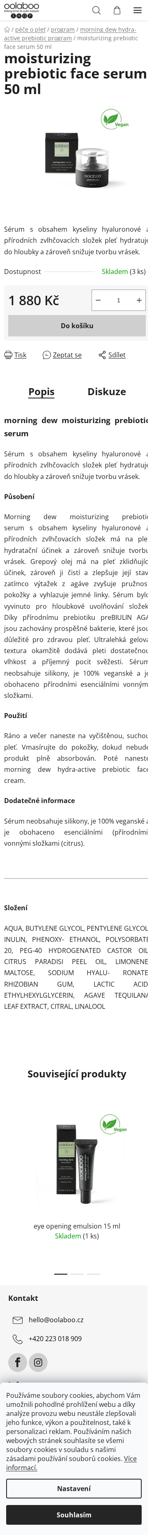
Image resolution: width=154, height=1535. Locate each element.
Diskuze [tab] (106, 391)
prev (8, 1144)
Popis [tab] (41, 391)
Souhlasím (74, 1514)
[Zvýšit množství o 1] (139, 300)
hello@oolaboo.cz (56, 1320)
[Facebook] (17, 1362)
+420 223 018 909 (55, 1339)
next (145, 1144)
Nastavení (74, 1488)
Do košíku (77, 325)
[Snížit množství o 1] (98, 300)
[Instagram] (38, 1362)
